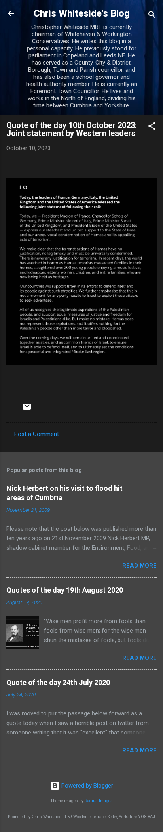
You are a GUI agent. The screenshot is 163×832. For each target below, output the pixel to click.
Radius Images (99, 800)
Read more (139, 565)
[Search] (152, 16)
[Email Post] (27, 409)
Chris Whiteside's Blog (82, 13)
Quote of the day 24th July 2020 (58, 682)
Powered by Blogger (86, 785)
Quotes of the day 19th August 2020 (64, 590)
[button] (152, 127)
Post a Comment (36, 434)
